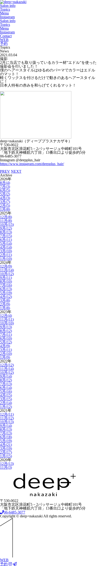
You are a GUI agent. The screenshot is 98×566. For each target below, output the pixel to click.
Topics (5, 9)
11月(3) (6, 467)
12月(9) (6, 266)
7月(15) (6, 236)
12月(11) (7, 414)
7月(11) (6, 335)
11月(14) (7, 270)
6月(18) (6, 437)
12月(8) (6, 217)
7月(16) (6, 285)
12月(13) (7, 464)
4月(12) (6, 297)
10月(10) (7, 323)
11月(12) (7, 418)
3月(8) (5, 300)
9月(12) (6, 228)
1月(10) (6, 259)
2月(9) (5, 304)
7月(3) (5, 187)
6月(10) (6, 338)
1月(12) (6, 407)
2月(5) (5, 206)
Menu (4, 13)
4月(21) (6, 445)
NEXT (16, 171)
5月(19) (6, 293)
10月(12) (7, 274)
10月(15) (7, 225)
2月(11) (6, 255)
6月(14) (6, 388)
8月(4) (5, 183)
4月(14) (6, 247)
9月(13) (6, 327)
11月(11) (7, 319)
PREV (5, 171)
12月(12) (7, 365)
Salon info (7, 6)
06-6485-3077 (14, 512)
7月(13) (6, 384)
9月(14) (6, 376)
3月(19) (6, 448)
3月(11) (6, 350)
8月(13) (6, 232)
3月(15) (6, 399)
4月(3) (5, 198)
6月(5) (5, 190)
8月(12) (6, 331)
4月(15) (6, 395)
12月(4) (6, 316)
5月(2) (5, 194)
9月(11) (6, 278)
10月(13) (7, 422)
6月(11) (6, 240)
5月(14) (6, 243)
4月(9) (5, 346)
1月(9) (5, 357)
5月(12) (6, 342)
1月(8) (5, 209)
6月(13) (6, 289)
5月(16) (6, 392)
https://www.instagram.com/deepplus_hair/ (32, 164)
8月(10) (6, 281)
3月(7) (5, 202)
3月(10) (6, 251)
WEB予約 (4, 42)
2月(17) (6, 452)
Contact (6, 36)
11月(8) (6, 221)
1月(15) (6, 456)
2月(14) (6, 403)
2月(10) (6, 354)
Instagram (7, 17)
